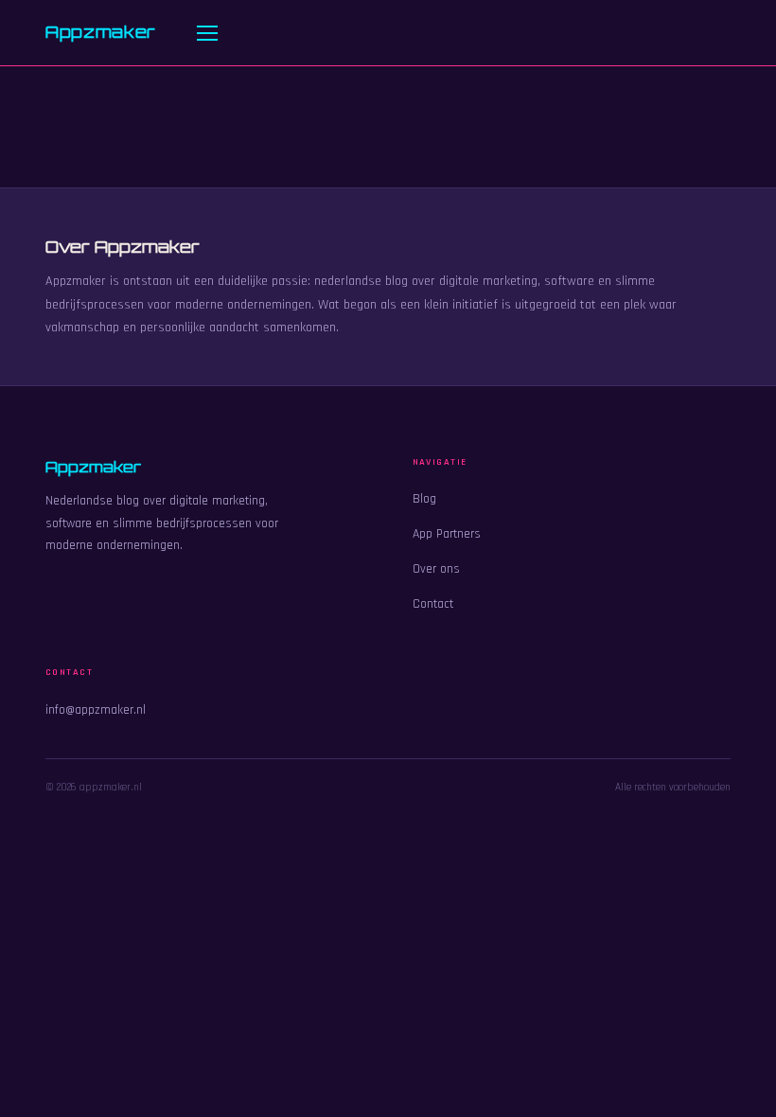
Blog (424, 498)
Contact (433, 603)
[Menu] (207, 33)
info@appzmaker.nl (95, 709)
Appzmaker (100, 32)
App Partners (447, 533)
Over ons (436, 568)
